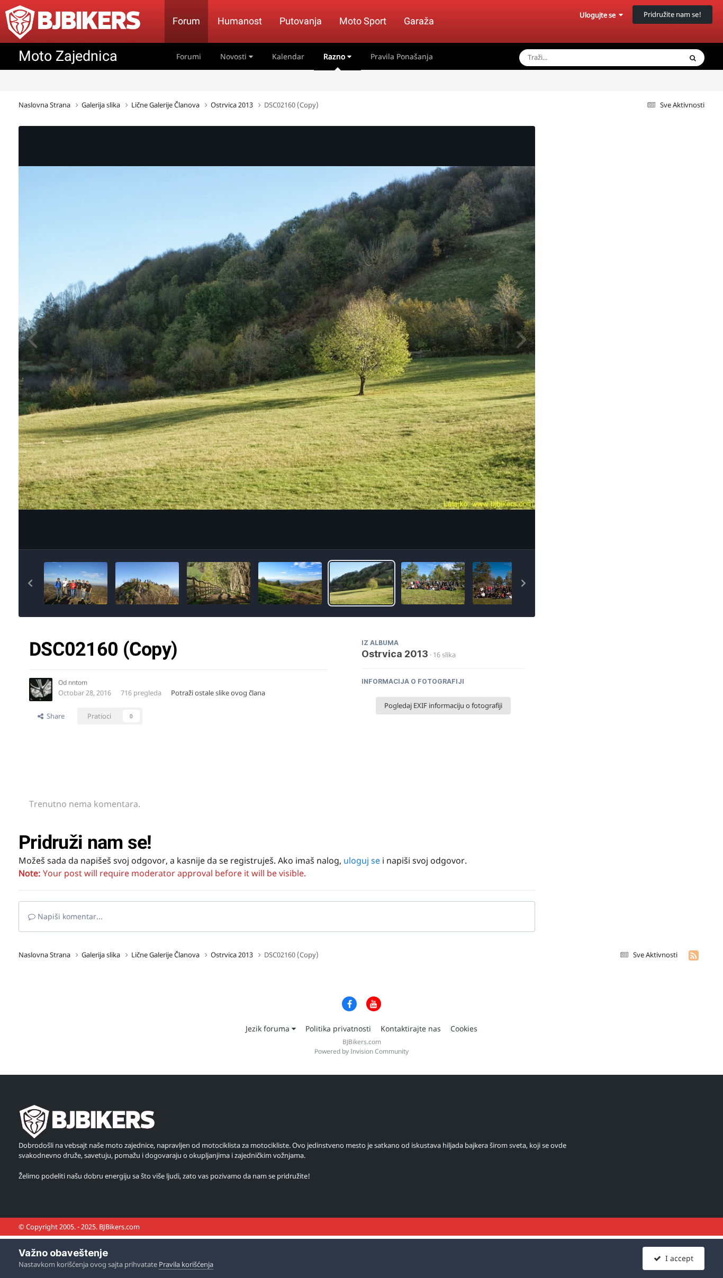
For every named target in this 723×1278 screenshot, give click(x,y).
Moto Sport (362, 20)
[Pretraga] (692, 57)
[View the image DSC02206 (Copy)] (147, 583)
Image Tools (492, 530)
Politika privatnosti (338, 1028)
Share (54, 716)
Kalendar (288, 56)
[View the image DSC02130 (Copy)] (433, 583)
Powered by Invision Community (361, 1051)
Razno (335, 56)
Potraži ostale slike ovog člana (218, 692)
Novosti (234, 56)
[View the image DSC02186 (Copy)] (218, 583)
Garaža (419, 20)
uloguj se (362, 860)
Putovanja (300, 20)
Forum (186, 20)
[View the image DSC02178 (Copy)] (290, 583)
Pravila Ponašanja (401, 56)
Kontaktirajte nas (411, 1028)
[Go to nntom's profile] (40, 689)
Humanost (240, 20)
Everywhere (649, 57)
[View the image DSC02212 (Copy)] (75, 583)
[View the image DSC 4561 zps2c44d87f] (510, 583)
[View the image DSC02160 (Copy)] (361, 583)
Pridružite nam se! (672, 14)
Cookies (463, 1028)
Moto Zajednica (68, 56)
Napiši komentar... (69, 916)
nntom (77, 682)
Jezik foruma (269, 1028)
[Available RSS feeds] (693, 955)
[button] (30, 583)
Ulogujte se (599, 15)
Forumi (188, 56)
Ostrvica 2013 (395, 653)
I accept (677, 1258)
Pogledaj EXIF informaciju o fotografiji (443, 705)
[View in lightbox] (277, 338)
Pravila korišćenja (186, 1264)
